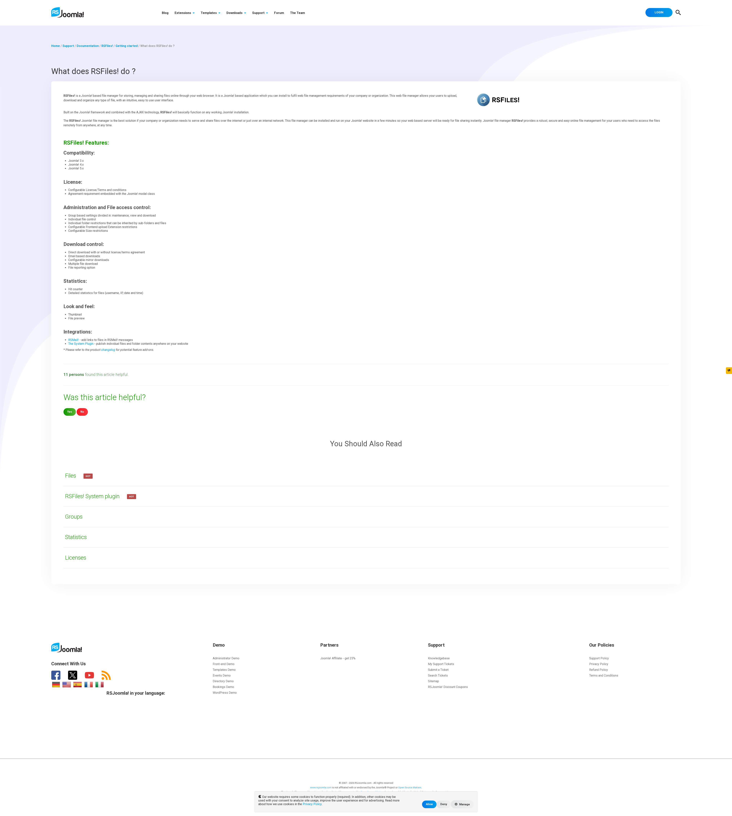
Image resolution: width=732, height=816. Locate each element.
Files (71, 475)
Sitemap (433, 681)
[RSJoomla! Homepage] (67, 12)
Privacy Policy (598, 664)
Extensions (183, 13)
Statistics (76, 537)
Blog (165, 13)
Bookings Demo (223, 687)
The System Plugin (80, 344)
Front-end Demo (223, 664)
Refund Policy (598, 670)
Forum (279, 13)
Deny (443, 804)
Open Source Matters (409, 787)
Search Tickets (438, 675)
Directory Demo (223, 681)
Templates (209, 13)
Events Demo (222, 675)
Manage (464, 804)
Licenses (75, 557)
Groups (74, 516)
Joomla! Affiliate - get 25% (338, 658)
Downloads (234, 13)
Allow (429, 804)
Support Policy (599, 658)
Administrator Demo (226, 658)
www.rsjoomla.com (320, 787)
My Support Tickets (441, 664)
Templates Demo (224, 670)
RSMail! (73, 340)
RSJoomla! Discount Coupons (448, 687)
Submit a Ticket (438, 670)
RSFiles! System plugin (93, 496)
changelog (108, 350)
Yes (69, 411)
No (82, 411)
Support (258, 13)
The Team (297, 13)
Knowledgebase (439, 658)
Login (659, 12)
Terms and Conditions (603, 675)
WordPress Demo (225, 692)
